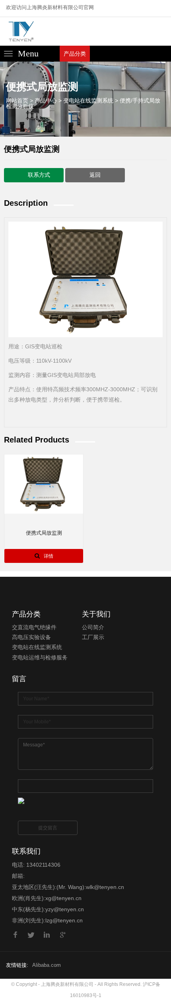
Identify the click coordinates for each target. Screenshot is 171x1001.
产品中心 (46, 100)
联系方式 (39, 174)
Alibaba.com (46, 965)
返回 (95, 174)
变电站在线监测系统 (88, 100)
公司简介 (93, 627)
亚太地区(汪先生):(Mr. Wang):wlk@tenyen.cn (68, 887)
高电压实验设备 (31, 637)
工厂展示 (93, 637)
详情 (48, 556)
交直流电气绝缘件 (34, 627)
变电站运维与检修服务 (40, 657)
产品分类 (75, 53)
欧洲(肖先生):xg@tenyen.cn (47, 898)
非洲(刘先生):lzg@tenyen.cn (47, 920)
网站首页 (17, 100)
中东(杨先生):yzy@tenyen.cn (48, 909)
